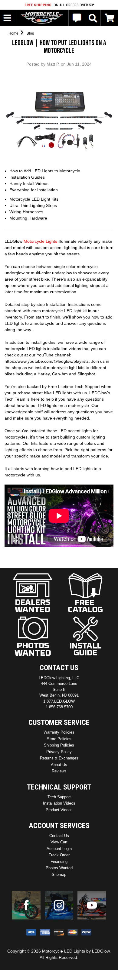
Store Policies (59, 739)
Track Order (59, 855)
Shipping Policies (59, 745)
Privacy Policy (59, 752)
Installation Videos (59, 803)
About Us (59, 764)
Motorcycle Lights (40, 241)
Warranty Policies (59, 732)
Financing (59, 861)
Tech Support (59, 797)
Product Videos (59, 810)
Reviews (59, 771)
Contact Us (59, 835)
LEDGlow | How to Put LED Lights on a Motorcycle (59, 46)
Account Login (59, 848)
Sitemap (59, 874)
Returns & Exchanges (59, 758)
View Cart (59, 842)
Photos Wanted (59, 868)
